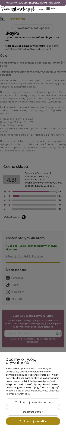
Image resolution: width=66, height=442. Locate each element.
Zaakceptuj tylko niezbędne (33, 402)
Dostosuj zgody (33, 411)
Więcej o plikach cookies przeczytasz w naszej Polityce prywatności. (32, 392)
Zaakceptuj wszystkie (33, 421)
